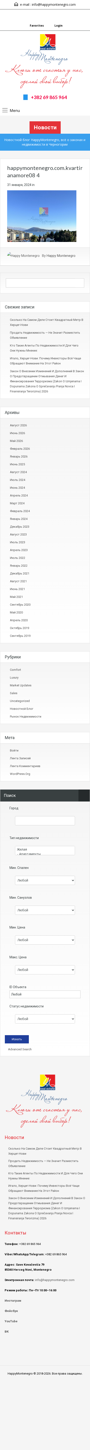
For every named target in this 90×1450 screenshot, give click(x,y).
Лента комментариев (25, 766)
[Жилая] (45, 849)
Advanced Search (19, 1049)
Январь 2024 (18, 519)
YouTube (11, 1321)
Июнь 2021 (17, 589)
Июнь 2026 (17, 433)
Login (58, 26)
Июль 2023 (17, 542)
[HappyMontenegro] (45, 62)
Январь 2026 (18, 456)
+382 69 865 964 (49, 97)
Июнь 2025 (17, 464)
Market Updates (20, 685)
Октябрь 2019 (19, 628)
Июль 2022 (17, 558)
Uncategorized (20, 701)
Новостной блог (21, 708)
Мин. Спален (19, 868)
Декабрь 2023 (19, 526)
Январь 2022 (18, 565)
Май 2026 (16, 441)
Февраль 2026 (20, 448)
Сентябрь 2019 (20, 636)
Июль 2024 (17, 480)
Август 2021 (18, 581)
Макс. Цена (18, 957)
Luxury (14, 677)
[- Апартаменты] (45, 854)
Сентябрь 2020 (20, 604)
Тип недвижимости (24, 838)
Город (13, 808)
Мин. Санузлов (20, 897)
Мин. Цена (17, 927)
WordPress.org (20, 774)
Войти (14, 750)
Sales (13, 693)
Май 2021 (16, 597)
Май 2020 (16, 612)
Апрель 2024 (19, 495)
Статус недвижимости (26, 1006)
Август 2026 (18, 425)
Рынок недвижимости (25, 716)
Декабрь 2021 (19, 573)
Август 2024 (18, 472)
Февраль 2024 (20, 511)
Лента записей (20, 758)
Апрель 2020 (19, 620)
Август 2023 (18, 534)
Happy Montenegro (61, 256)
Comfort (15, 669)
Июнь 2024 (17, 487)
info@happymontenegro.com (54, 4)
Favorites (37, 26)
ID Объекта (17, 987)
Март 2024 (17, 503)
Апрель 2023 (19, 550)
